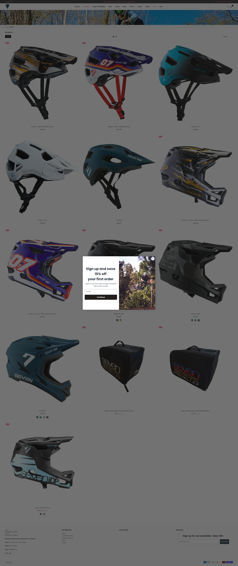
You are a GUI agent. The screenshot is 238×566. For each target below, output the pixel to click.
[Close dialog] (153, 258)
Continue (101, 297)
